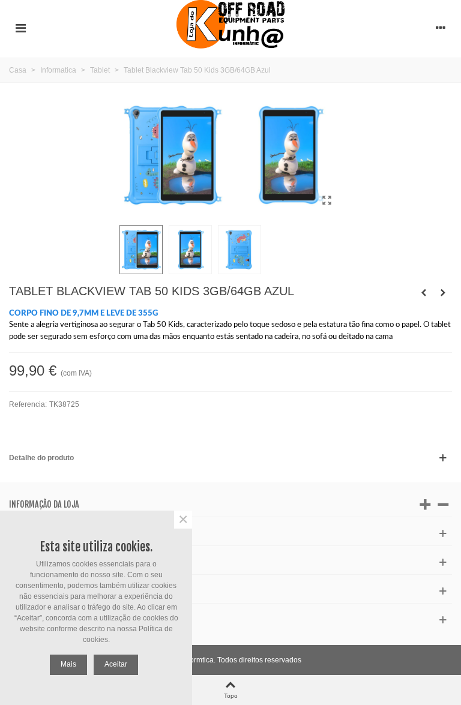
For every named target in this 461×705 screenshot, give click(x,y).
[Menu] (20, 27)
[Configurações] (440, 27)
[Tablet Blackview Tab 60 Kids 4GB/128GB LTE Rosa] (443, 293)
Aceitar (115, 664)
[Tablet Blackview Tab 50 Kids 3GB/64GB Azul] (327, 200)
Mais (68, 664)
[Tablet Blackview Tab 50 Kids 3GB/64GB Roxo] (424, 293)
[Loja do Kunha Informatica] (230, 27)
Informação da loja (44, 504)
